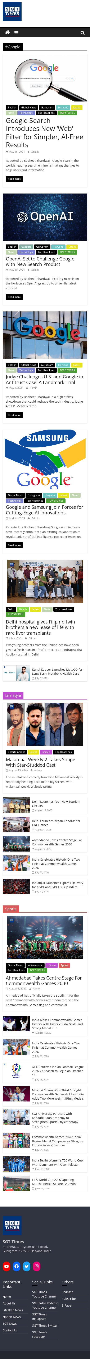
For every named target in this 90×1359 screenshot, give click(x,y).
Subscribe (69, 1299)
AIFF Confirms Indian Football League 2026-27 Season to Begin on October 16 (58, 1071)
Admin (35, 152)
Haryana (63, 107)
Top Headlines (46, 113)
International (35, 965)
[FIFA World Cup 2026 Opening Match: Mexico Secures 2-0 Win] (16, 1178)
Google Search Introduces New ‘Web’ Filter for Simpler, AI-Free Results (44, 132)
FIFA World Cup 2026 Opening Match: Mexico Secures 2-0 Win (54, 1182)
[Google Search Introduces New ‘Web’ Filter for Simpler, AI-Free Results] (45, 56)
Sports (64, 965)
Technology (26, 113)
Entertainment (16, 752)
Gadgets (26, 246)
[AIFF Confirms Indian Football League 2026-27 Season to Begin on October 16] (16, 1065)
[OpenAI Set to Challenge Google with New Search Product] (45, 196)
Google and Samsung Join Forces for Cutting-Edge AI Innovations (44, 509)
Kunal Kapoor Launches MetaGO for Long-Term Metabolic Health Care (57, 671)
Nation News (12, 1317)
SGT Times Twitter (45, 1325)
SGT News (10, 1324)
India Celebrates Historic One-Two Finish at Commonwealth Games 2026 (56, 863)
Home (7, 1297)
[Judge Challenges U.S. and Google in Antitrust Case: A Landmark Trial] (45, 314)
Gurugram (47, 107)
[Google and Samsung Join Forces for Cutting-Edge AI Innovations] (45, 432)
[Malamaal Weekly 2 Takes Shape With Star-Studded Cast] (45, 705)
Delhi (11, 609)
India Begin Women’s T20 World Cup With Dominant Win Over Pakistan (57, 1162)
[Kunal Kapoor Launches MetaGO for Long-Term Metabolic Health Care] (16, 668)
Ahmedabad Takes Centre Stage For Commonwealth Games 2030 (57, 842)
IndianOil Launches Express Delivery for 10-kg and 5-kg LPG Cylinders (57, 885)
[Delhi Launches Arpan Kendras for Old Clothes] (16, 819)
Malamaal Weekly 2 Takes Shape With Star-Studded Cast (40, 762)
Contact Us (10, 1330)
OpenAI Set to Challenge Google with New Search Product (40, 261)
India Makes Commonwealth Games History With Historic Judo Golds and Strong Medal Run (57, 1024)
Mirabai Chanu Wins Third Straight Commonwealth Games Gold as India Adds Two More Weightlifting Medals (58, 1094)
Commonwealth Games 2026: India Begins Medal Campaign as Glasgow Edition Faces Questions (57, 1141)
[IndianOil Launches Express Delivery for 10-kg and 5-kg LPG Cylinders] (16, 881)
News (11, 113)
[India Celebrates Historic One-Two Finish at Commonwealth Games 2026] (16, 858)
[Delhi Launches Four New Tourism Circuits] (16, 800)
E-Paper (67, 1305)
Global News (28, 107)
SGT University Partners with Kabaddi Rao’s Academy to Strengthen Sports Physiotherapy (55, 1118)
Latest (76, 107)
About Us (9, 1303)
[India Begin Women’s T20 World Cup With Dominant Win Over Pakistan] (16, 1158)
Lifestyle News (13, 1310)
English (12, 107)
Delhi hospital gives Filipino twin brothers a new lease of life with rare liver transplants (40, 627)
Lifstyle (46, 752)
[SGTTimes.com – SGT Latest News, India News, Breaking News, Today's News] (7, 32)
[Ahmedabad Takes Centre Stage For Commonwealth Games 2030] (16, 838)
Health (23, 609)
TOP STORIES (67, 113)
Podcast (67, 1292)
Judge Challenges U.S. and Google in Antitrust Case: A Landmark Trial (44, 379)
